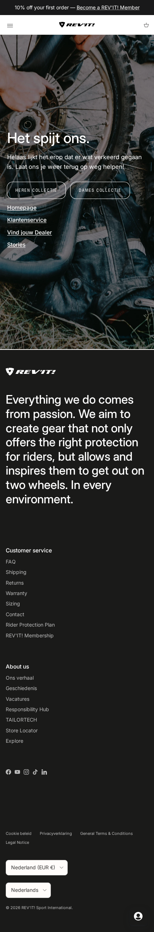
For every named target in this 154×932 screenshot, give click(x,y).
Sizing (13, 603)
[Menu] (10, 25)
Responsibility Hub (27, 709)
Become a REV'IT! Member (108, 7)
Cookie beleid (19, 833)
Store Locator (22, 730)
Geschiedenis (21, 688)
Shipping (16, 572)
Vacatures (17, 699)
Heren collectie (36, 190)
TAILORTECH (21, 720)
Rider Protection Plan (30, 625)
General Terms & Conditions (106, 833)
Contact (15, 614)
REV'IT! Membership (30, 635)
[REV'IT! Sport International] (77, 25)
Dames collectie (100, 190)
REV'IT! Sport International (46, 907)
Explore (14, 741)
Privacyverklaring (56, 833)
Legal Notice (17, 842)
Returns (15, 583)
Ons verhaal (20, 678)
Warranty (16, 593)
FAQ (11, 561)
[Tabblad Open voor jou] (138, 916)
